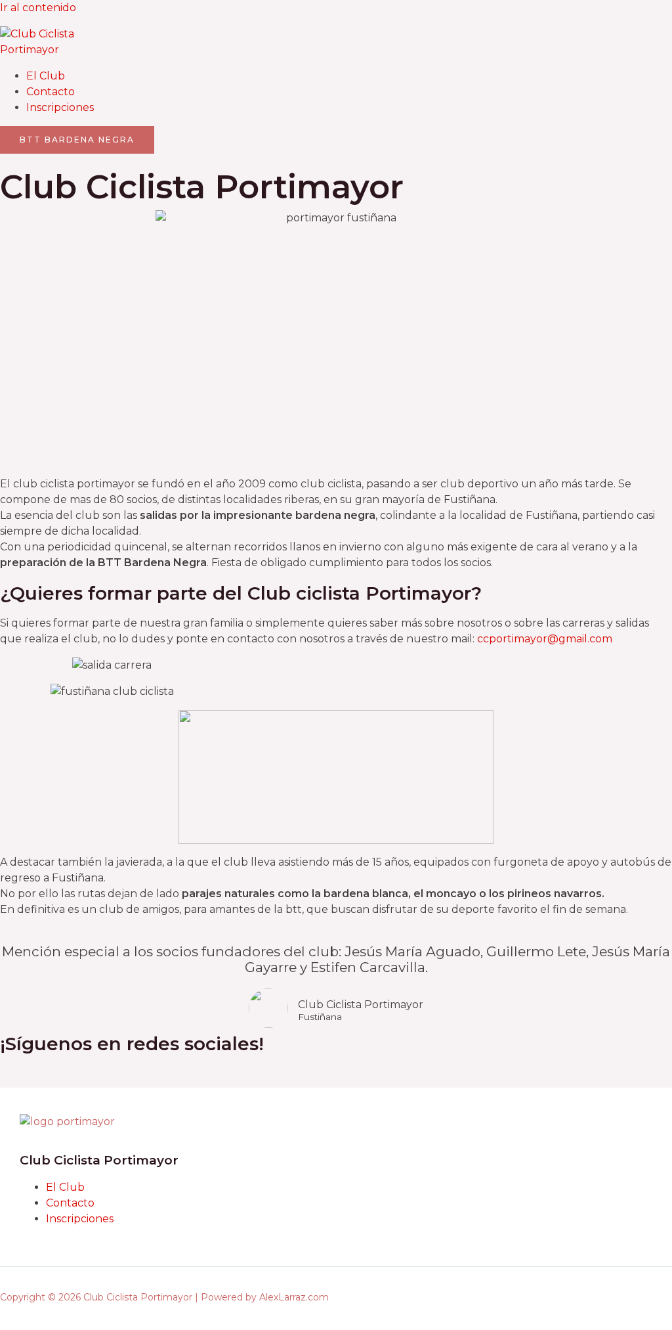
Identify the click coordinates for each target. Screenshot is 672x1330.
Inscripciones (60, 107)
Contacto (50, 91)
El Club (45, 76)
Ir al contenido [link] (38, 7)
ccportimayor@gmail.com (546, 638)
